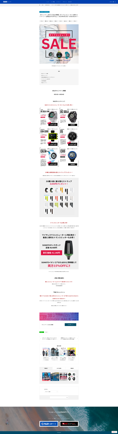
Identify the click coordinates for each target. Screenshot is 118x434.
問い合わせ (70, 1)
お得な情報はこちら (70, 324)
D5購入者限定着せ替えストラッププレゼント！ (48, 77)
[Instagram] (110, 1)
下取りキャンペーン (44, 82)
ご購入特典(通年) (43, 80)
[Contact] (115, 1)
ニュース (47, 1)
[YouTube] (113, 1)
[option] (46, 354)
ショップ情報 (53, 1)
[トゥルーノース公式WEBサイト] (7, 2)
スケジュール (65, 1)
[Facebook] (111, 1)
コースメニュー (58, 1)
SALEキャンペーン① (44, 75)
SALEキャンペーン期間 (44, 73)
